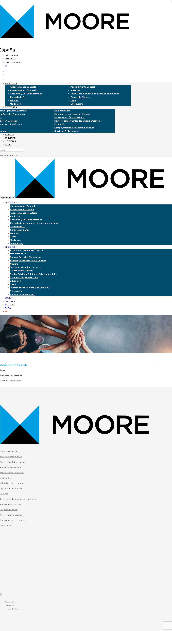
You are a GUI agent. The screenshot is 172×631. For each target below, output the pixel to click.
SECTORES (11, 107)
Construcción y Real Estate (24, 277)
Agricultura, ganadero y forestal (26, 250)
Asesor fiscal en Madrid (11, 467)
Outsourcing (77, 104)
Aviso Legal (9, 602)
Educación (59, 124)
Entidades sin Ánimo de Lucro (69, 117)
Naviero (14, 264)
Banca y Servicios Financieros (25, 257)
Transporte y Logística (22, 271)
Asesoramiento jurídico (11, 456)
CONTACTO (10, 59)
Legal (73, 100)
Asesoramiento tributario (12, 515)
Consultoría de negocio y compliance (18, 499)
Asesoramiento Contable (23, 87)
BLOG (8, 145)
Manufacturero (62, 111)
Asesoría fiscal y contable (12, 472)
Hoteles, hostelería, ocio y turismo (72, 114)
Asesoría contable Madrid (12, 462)
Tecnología (16, 291)
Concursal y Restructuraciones (26, 94)
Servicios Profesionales (66, 131)
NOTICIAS (10, 141)
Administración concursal (12, 483)
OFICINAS (10, 138)
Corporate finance (9, 509)
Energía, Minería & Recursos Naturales (74, 128)
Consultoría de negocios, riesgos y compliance (95, 94)
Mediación (15, 104)
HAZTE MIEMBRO (13, 62)
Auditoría (75, 90)
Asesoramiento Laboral (83, 87)
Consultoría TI (17, 97)
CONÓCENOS (11, 55)
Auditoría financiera (9, 451)
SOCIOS (9, 134)
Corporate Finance (80, 97)
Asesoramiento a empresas (13, 520)
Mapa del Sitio (11, 609)
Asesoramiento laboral (10, 504)
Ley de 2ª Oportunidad (11, 488)
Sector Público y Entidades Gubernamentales (78, 121)
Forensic (14, 100)
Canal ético (10, 605)
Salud (13, 284)
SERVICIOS (11, 83)
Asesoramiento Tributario (23, 90)
